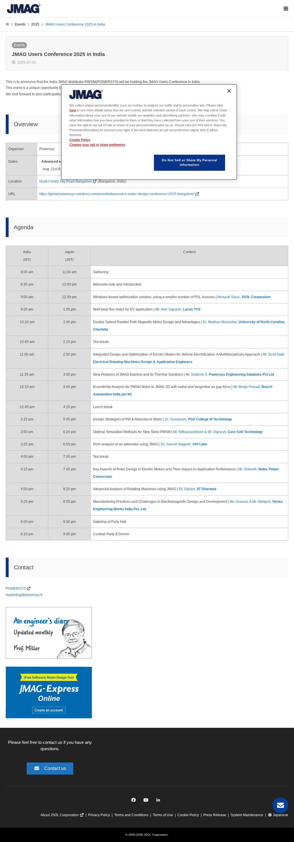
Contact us (55, 768)
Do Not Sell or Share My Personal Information (189, 162)
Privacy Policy (99, 815)
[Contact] (280, 805)
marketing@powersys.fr (24, 595)
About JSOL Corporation (60, 815)
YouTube (147, 801)
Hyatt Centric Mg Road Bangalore (65, 181)
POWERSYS (16, 589)
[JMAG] (24, 9)
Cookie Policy (188, 815)
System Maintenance (247, 815)
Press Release (214, 815)
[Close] (229, 91)
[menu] (285, 8)
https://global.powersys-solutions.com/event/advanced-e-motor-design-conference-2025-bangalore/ (116, 194)
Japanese (280, 815)
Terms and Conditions (131, 815)
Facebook (134, 801)
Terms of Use (163, 815)
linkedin (159, 801)
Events (19, 45)
